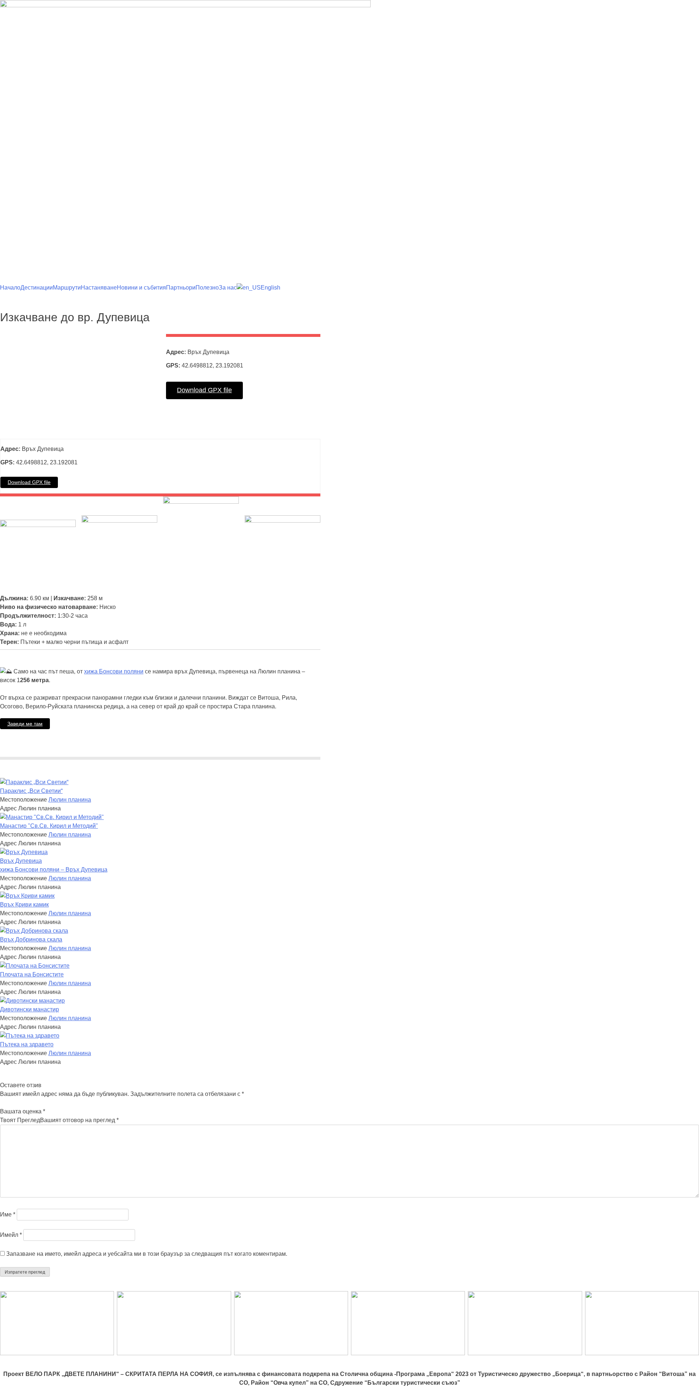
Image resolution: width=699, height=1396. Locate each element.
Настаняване (99, 287)
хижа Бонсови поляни (113, 671)
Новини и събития (141, 287)
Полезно (207, 287)
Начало (10, 287)
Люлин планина (69, 800)
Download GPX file (204, 390)
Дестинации (36, 287)
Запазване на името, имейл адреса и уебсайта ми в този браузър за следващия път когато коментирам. (146, 1254)
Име (7, 1214)
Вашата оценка (22, 1111)
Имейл (11, 1235)
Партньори (181, 287)
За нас (228, 287)
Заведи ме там (25, 724)
